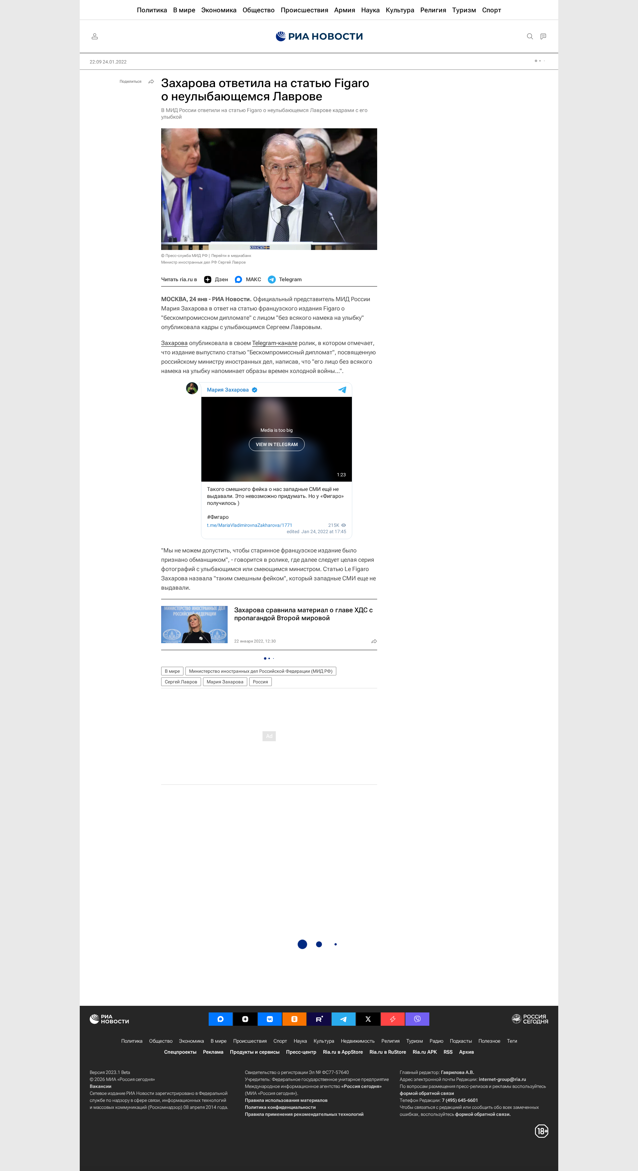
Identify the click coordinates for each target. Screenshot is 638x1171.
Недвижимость (358, 1041)
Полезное (489, 1041)
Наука (300, 1041)
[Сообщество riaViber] (417, 1019)
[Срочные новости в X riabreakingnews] (393, 1019)
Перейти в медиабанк (231, 255)
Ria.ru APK (425, 1052)
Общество (160, 1041)
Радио (436, 1041)
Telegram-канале (274, 342)
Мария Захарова (225, 681)
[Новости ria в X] (368, 1019)
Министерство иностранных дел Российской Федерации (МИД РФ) (261, 671)
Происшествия (250, 1041)
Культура (324, 1041)
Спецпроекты (180, 1052)
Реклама (213, 1052)
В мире (172, 671)
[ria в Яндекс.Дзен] (245, 1019)
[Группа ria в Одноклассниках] (294, 1019)
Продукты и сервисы (254, 1052)
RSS (448, 1052)
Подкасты (461, 1041)
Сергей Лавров (181, 681)
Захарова (174, 342)
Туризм (414, 1041)
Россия (260, 681)
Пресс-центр (301, 1052)
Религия (390, 1041)
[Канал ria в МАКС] (221, 1019)
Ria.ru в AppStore (343, 1052)
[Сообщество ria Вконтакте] (270, 1019)
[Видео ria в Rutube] (319, 1019)
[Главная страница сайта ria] (319, 36)
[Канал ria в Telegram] (344, 1019)
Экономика (191, 1041)
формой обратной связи (427, 1093)
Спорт (280, 1041)
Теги (512, 1041)
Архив (466, 1052)
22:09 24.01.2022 (108, 61)
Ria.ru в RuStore (388, 1052)
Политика (132, 1041)
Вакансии (100, 1086)
